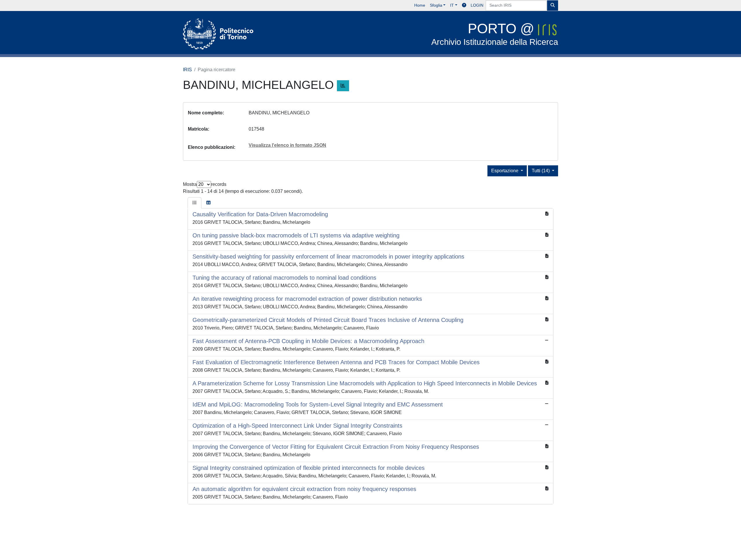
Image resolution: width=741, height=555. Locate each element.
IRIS (187, 69)
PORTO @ (494, 34)
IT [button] (452, 5)
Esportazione (505, 170)
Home (419, 5)
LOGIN (477, 5)
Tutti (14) (541, 170)
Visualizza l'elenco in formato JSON (287, 145)
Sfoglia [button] (436, 5)
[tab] (194, 203)
